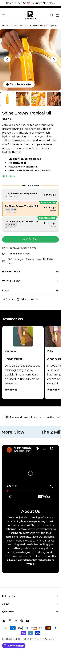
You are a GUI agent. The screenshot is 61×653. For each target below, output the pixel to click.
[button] (30, 195)
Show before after (21, 84)
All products (21, 25)
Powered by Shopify (42, 639)
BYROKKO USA (20, 639)
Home (5, 25)
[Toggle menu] (3, 15)
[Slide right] (53, 59)
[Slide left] (7, 59)
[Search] (51, 15)
